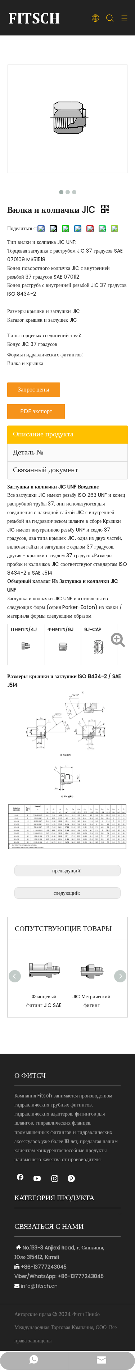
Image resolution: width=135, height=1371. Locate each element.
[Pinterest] (72, 1179)
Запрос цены (33, 389)
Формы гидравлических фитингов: (45, 354)
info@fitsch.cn (39, 1286)
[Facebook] (20, 1179)
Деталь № (28, 452)
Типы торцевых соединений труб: (44, 335)
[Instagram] (54, 1179)
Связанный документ (45, 470)
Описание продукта (43, 434)
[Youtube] (37, 1179)
